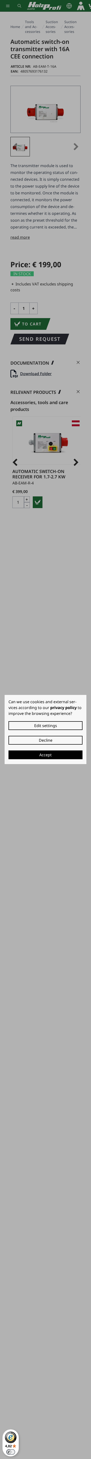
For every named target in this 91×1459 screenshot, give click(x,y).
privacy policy (63, 707)
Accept (45, 755)
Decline (45, 740)
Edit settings (45, 725)
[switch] (10, 1452)
